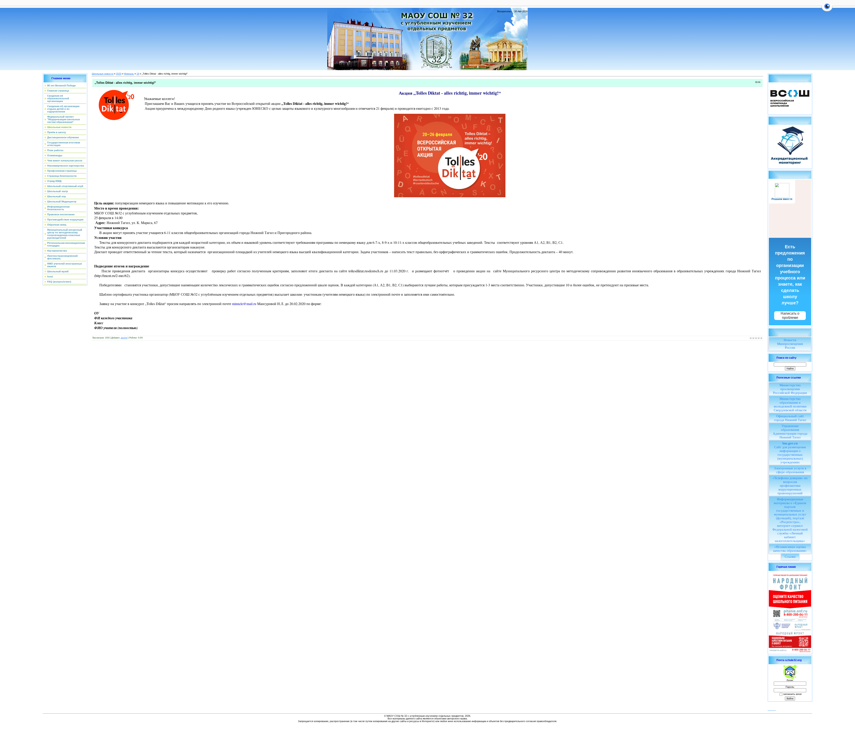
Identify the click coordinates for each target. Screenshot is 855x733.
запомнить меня (792, 694)
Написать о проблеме (790, 316)
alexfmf (124, 338)
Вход (387, 11)
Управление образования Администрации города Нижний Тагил (790, 431)
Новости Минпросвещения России (790, 343)
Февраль (129, 73)
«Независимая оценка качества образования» (790, 548)
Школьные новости (102, 73)
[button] (827, 8)
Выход (378, 11)
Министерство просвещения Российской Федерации (790, 389)
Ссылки (790, 556)
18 (137, 73)
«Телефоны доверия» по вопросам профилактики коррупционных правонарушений (790, 485)
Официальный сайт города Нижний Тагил (790, 418)
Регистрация (365, 11)
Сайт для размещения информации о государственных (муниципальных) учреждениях (790, 453)
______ (772, 709)
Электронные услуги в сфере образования (790, 470)
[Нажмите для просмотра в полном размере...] (449, 155)
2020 (118, 73)
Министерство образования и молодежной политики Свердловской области (790, 404)
